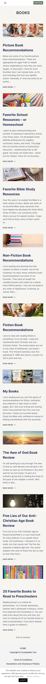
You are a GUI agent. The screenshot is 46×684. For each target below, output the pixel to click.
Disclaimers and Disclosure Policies (23, 664)
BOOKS (5, 40)
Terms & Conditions (23, 660)
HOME (23, 648)
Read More (9, 87)
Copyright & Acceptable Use (23, 652)
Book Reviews (8, 447)
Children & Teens (34, 582)
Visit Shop (38, 3)
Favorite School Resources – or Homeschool (15, 120)
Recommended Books (29, 584)
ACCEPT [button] (23, 680)
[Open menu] (5, 3)
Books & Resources (18, 582)
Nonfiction (14, 40)
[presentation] (23, 30)
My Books (14, 386)
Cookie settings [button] (33, 676)
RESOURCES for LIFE (11, 586)
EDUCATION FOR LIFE (11, 584)
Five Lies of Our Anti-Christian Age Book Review (20, 521)
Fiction (13, 320)
